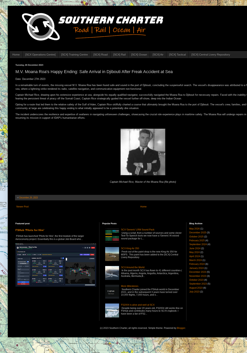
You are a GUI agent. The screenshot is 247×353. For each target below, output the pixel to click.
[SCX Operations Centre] (40, 54)
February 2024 (197, 264)
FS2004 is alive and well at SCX (138, 305)
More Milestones (129, 286)
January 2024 (196, 268)
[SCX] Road (100, 54)
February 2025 (197, 240)
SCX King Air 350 (130, 248)
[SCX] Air (158, 54)
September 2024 (198, 244)
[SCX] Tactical (177, 54)
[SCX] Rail (119, 54)
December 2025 (197, 232)
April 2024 (194, 256)
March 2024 (195, 260)
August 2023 (196, 287)
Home (16, 54)
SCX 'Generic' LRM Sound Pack (137, 229)
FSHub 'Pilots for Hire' (29, 230)
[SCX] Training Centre (74, 54)
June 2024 (194, 248)
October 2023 (196, 280)
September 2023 (198, 283)
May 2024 (194, 252)
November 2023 (197, 276)
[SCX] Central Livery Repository (210, 54)
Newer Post (22, 206)
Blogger (181, 328)
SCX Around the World (133, 267)
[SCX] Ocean (139, 54)
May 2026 (194, 228)
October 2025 (196, 236)
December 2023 (197, 272)
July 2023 (194, 291)
